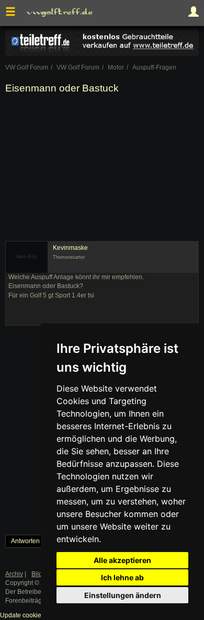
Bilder (39, 574)
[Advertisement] (102, 169)
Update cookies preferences (40, 615)
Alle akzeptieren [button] (122, 560)
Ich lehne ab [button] (122, 577)
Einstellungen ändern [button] (122, 595)
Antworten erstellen (38, 541)
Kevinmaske (70, 247)
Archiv (14, 574)
